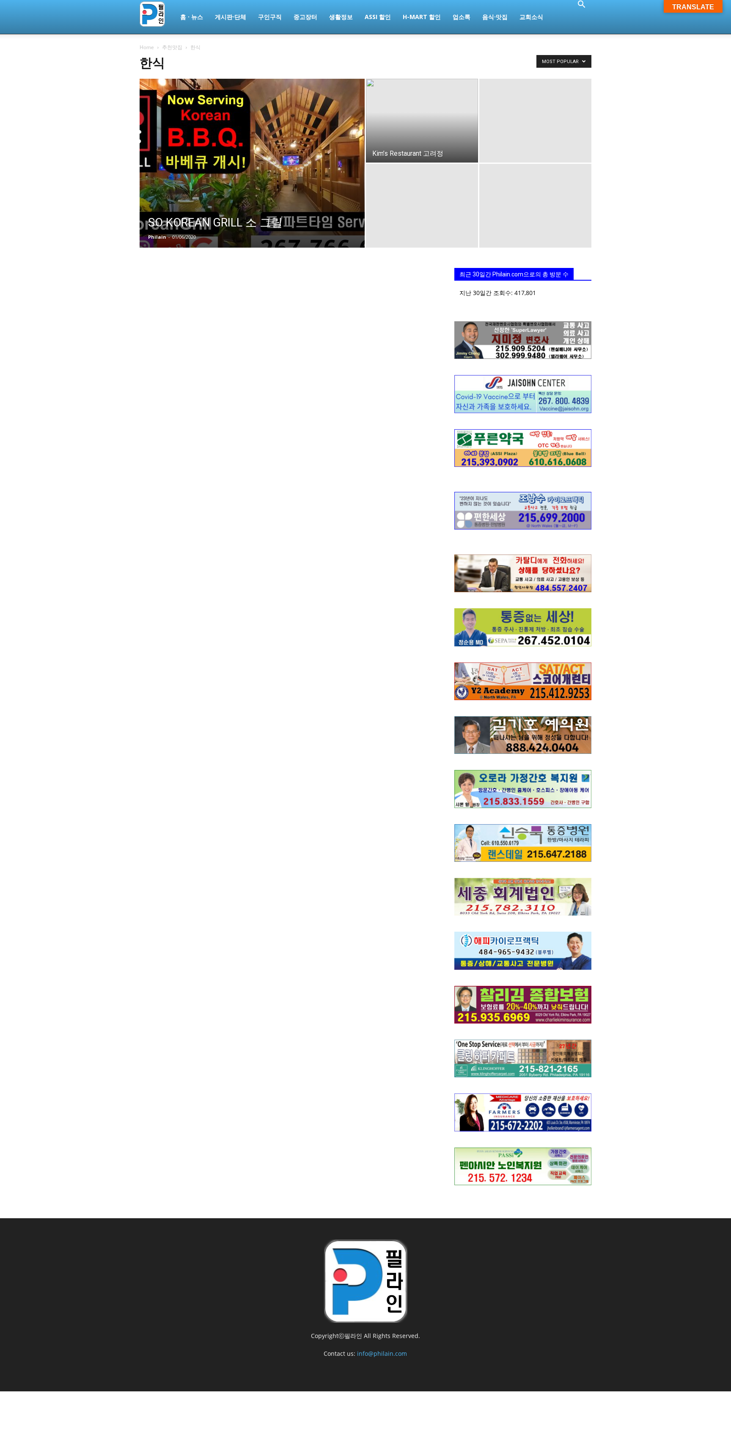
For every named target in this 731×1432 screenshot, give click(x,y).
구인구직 (270, 17)
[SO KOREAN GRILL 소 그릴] (252, 176)
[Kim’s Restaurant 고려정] (422, 135)
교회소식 (531, 17)
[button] (581, 5)
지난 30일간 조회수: (486, 293)
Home (147, 47)
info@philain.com (382, 1353)
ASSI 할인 (378, 17)
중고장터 (305, 17)
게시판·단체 (230, 17)
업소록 (461, 17)
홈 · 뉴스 (191, 17)
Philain (157, 237)
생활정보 (341, 17)
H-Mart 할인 (422, 17)
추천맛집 (172, 47)
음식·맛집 (495, 17)
